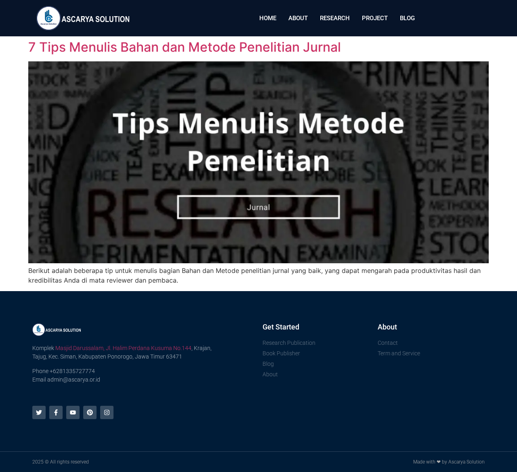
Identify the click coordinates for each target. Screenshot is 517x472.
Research (335, 18)
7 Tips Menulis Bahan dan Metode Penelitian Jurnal (184, 47)
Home (267, 18)
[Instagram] (106, 412)
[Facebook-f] (56, 412)
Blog (407, 18)
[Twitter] (39, 412)
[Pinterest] (90, 412)
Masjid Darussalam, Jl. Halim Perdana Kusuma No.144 (123, 348)
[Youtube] (73, 412)
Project (375, 18)
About (298, 18)
